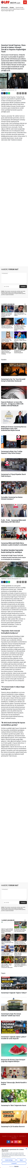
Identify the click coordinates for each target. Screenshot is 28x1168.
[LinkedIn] (7, 93)
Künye (9, 1136)
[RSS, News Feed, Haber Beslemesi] (20, 1141)
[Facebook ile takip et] (8, 1141)
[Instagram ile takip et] (16, 1141)
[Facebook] (2, 93)
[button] (20, 93)
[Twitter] (4, 93)
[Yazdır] (18, 93)
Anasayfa (5, 7)
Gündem (12, 7)
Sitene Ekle (14, 1138)
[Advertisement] (14, 28)
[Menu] (25, 2)
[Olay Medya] (10, 2)
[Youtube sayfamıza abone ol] (12, 1141)
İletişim (15, 1136)
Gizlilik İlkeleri (22, 1136)
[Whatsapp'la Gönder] (9, 93)
